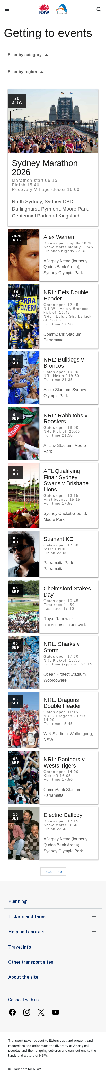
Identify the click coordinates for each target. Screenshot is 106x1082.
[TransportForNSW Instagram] (27, 1012)
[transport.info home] (53, 9)
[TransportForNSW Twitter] (41, 1012)
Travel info (19, 947)
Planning (17, 901)
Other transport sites (30, 962)
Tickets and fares (27, 916)
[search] (99, 9)
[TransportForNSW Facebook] (12, 1012)
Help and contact (26, 931)
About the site (23, 977)
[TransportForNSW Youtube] (55, 1012)
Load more (53, 871)
